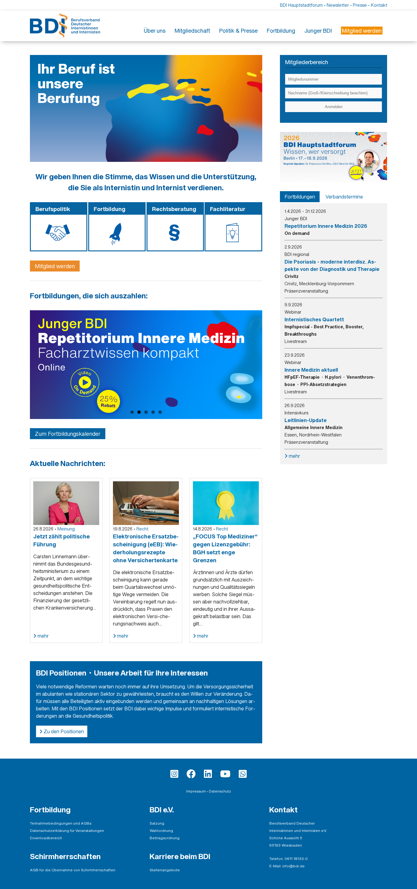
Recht (142, 529)
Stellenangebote (165, 870)
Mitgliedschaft (192, 31)
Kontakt (379, 5)
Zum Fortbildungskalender (67, 434)
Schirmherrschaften (65, 856)
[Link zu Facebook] (191, 773)
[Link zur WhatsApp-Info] (243, 773)
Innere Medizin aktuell (311, 369)
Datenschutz (220, 791)
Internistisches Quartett (314, 319)
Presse (360, 5)
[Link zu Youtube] (225, 773)
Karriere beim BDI (180, 856)
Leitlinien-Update (306, 420)
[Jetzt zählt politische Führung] (66, 502)
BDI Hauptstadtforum (301, 5)
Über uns (154, 31)
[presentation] (300, 196)
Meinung (66, 529)
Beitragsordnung (164, 837)
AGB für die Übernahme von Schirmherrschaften (72, 870)
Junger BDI (318, 31)
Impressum (196, 791)
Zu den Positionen (63, 731)
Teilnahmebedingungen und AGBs (60, 823)
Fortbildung (281, 31)
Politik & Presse (238, 31)
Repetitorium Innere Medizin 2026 (326, 226)
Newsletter (338, 5)
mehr (42, 635)
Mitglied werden (55, 266)
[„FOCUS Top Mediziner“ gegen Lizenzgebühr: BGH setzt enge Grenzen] (226, 502)
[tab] (300, 196)
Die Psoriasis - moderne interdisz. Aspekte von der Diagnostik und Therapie (332, 265)
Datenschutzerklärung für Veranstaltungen (67, 830)
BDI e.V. (162, 809)
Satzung (157, 823)
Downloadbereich (46, 837)
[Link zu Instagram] (174, 773)
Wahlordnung (161, 830)
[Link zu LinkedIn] (208, 773)
